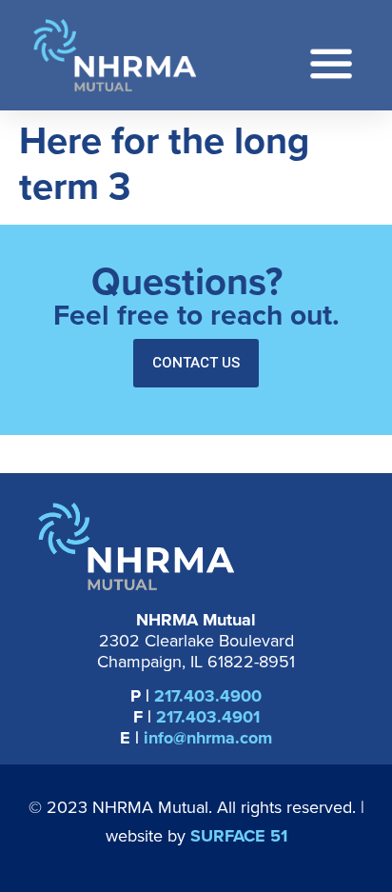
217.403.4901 (208, 716)
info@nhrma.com (208, 737)
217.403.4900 (208, 696)
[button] (196, 363)
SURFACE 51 (238, 835)
